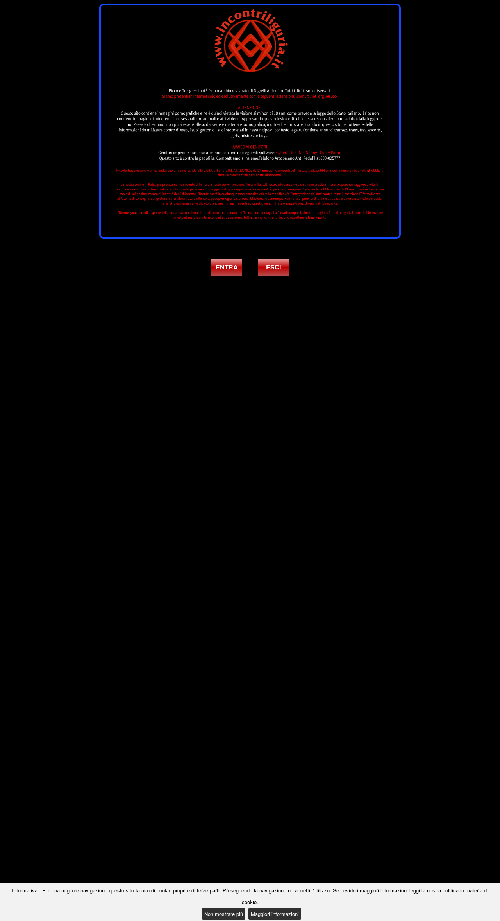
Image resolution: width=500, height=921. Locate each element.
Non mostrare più (223, 913)
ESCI (273, 266)
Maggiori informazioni (275, 913)
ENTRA (227, 266)
